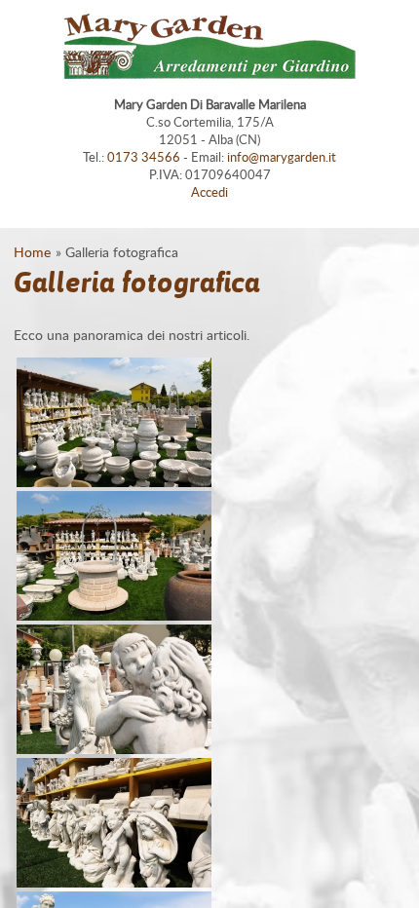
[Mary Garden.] (114, 481)
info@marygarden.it (281, 157)
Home (32, 251)
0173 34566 (143, 157)
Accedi (209, 192)
